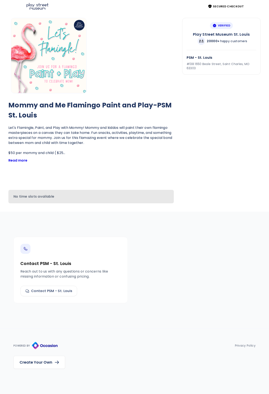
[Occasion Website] (45, 345)
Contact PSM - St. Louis (51, 290)
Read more (17, 160)
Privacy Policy (245, 345)
